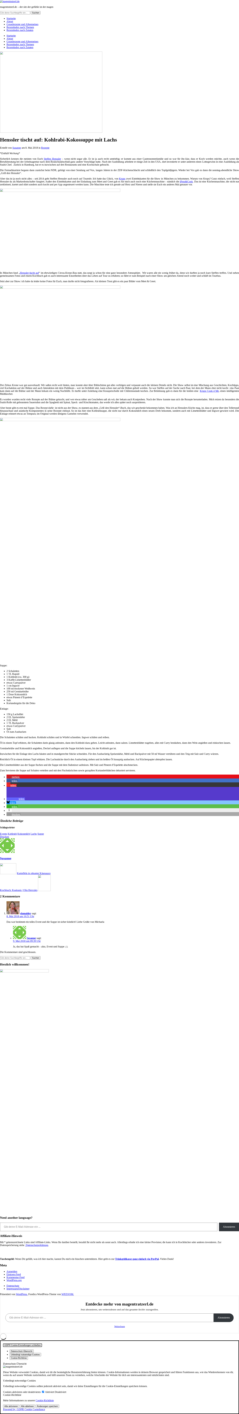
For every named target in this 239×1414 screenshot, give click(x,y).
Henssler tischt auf (29, 272)
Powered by (24, 1409)
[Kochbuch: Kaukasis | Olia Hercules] (44, 890)
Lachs (34, 833)
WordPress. (22, 1294)
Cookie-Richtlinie (45, 1400)
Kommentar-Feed (16, 1277)
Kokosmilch (23, 833)
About (10, 21)
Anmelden (12, 1271)
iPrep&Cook (186, 181)
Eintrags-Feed (14, 1274)
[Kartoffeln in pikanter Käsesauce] (8, 873)
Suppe (40, 833)
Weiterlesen (119, 1326)
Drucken (4, 836)
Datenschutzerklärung (36, 1245)
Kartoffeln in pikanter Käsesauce (34, 873)
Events (3, 833)
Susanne (16, 147)
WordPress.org (14, 1280)
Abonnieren (229, 1226)
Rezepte (45, 147)
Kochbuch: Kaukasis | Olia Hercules (18, 890)
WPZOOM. (67, 1294)
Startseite (11, 18)
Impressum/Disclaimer (18, 1288)
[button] (13, 777)
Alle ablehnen (27, 1406)
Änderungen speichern (47, 1406)
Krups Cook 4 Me (209, 391)
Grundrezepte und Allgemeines (22, 24)
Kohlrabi (12, 833)
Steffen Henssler (52, 158)
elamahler (25, 913)
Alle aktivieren (11, 1406)
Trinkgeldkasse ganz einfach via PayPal (137, 1259)
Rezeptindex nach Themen (20, 27)
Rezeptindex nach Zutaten (20, 30)
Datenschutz (13, 1285)
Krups (122, 178)
